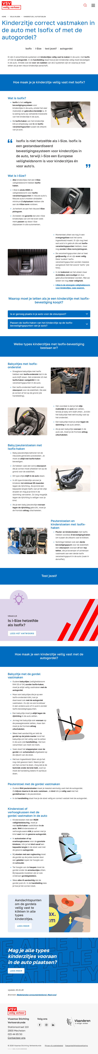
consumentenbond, (37, 995)
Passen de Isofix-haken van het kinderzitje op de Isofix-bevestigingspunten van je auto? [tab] (41, 324)
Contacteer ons (16, 1037)
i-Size (38, 48)
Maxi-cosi (51, 995)
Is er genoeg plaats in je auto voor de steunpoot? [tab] (38, 313)
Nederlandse (22, 995)
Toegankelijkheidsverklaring (76, 1046)
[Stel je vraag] (85, 5)
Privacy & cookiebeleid (54, 1046)
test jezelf (51, 48)
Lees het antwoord (22, 633)
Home (4, 17)
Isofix (28, 48)
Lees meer (23, 926)
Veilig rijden (15, 17)
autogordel (66, 48)
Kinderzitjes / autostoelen (35, 17)
